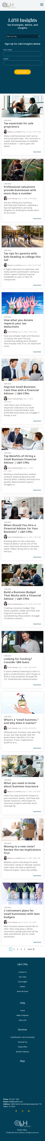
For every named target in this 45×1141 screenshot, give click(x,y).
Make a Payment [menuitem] (22, 1015)
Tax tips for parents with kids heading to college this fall (22, 257)
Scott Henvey (12, 199)
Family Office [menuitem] (22, 1047)
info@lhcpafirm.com (15, 1102)
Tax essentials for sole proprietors (18, 124)
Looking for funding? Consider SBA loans (18, 660)
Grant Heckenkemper (15, 399)
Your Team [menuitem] (22, 977)
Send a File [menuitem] (22, 1020)
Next (30, 949)
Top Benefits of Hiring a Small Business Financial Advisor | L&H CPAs (20, 459)
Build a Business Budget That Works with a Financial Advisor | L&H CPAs (22, 595)
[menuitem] (22, 994)
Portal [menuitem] (22, 1010)
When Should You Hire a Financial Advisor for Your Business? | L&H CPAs (21, 528)
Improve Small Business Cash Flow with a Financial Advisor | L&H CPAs (21, 390)
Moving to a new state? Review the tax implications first (22, 850)
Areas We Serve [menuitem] (22, 991)
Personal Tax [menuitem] (22, 1042)
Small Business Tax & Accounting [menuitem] (22, 1037)
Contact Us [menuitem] (23, 972)
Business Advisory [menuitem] (22, 1052)
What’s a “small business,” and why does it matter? (21, 721)
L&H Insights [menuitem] (22, 982)
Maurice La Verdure (14, 132)
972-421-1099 (14, 1099)
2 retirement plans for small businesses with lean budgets (22, 914)
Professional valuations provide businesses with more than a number (20, 190)
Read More (37, 152)
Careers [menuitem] (22, 986)
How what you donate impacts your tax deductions (18, 323)
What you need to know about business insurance (21, 784)
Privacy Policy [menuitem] (22, 1130)
